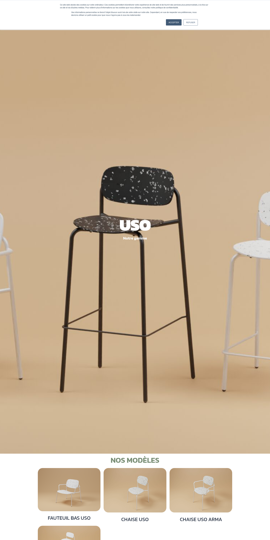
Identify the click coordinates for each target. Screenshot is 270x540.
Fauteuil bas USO (69, 518)
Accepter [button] (174, 22)
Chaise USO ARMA (201, 519)
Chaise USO (135, 519)
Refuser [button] (190, 22)
